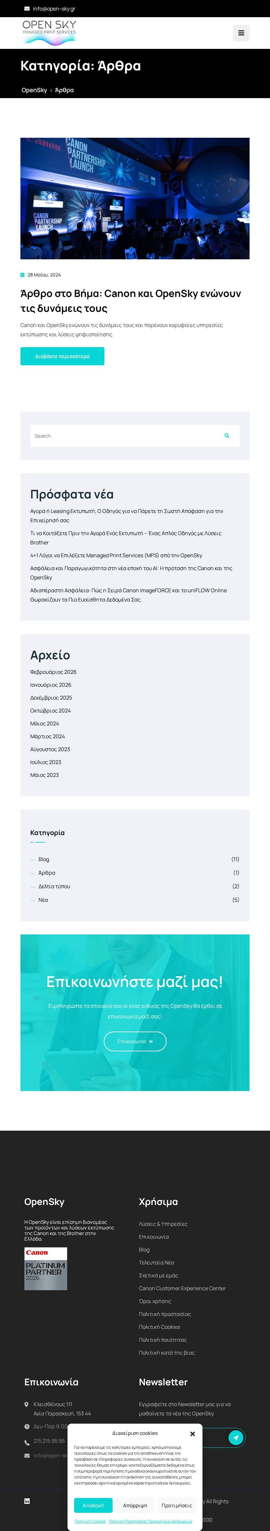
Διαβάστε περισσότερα (62, 356)
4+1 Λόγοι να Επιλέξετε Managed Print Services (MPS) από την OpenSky (116, 555)
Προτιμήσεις (177, 1505)
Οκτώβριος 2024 (50, 710)
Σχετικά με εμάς (158, 1275)
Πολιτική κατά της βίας (167, 1352)
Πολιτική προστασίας (165, 1314)
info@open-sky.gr (54, 8)
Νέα (43, 899)
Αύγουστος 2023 (50, 749)
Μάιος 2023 (44, 775)
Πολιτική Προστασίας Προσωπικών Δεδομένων (150, 1521)
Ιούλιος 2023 (45, 762)
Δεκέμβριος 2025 (51, 697)
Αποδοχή (93, 1505)
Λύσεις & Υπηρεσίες (163, 1223)
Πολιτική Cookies (90, 1521)
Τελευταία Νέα (156, 1262)
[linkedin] (27, 1501)
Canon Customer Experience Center (182, 1288)
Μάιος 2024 (44, 723)
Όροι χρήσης (155, 1301)
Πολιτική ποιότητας (163, 1339)
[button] (192, 1433)
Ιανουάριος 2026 (50, 684)
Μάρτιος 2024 (47, 736)
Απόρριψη (135, 1505)
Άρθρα (47, 872)
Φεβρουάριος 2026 (53, 671)
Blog (44, 859)
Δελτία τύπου (54, 886)
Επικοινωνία (132, 1041)
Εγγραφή (236, 1437)
